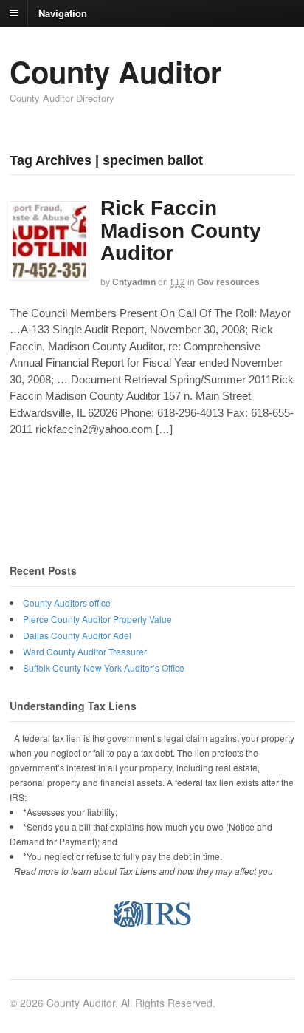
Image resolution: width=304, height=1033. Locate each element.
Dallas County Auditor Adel (77, 635)
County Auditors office (67, 602)
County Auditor (116, 71)
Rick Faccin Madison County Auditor (180, 231)
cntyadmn (134, 282)
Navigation (62, 12)
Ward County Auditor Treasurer (85, 651)
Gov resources (228, 282)
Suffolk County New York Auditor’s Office (103, 667)
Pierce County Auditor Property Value (97, 619)
